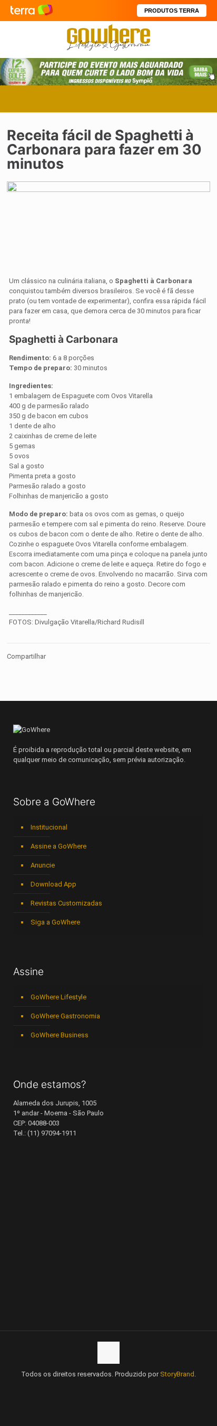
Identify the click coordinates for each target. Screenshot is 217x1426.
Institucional (49, 827)
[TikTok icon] (142, 1389)
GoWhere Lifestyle (58, 997)
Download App (53, 884)
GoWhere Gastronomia (65, 1016)
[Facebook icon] (76, 1389)
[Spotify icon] (120, 1389)
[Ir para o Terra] (32, 10)
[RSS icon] (131, 1389)
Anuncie (43, 865)
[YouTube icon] (87, 1389)
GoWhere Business (59, 1035)
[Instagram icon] (109, 1389)
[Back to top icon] (108, 1353)
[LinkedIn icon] (98, 1389)
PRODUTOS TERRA (171, 10)
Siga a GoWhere (55, 922)
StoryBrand (177, 1374)
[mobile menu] (203, 37)
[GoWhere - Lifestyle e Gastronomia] (108, 37)
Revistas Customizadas (66, 903)
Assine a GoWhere (58, 846)
